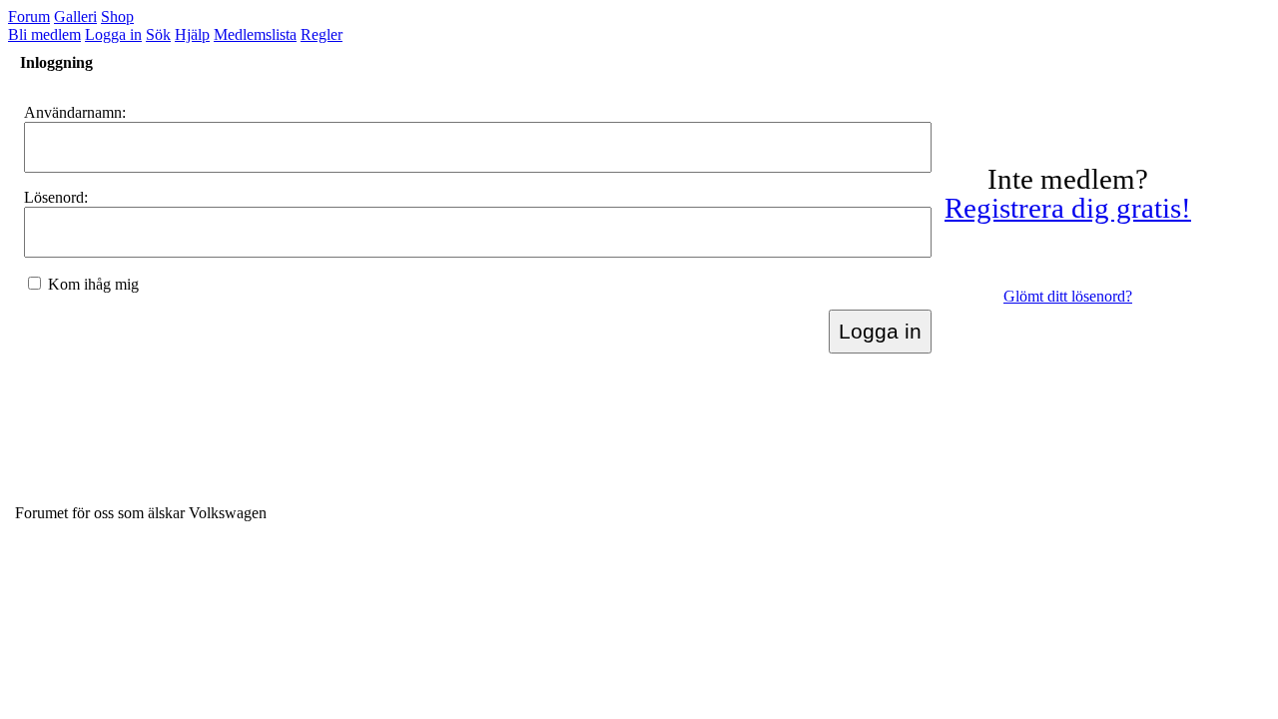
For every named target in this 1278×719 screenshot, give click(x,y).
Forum (29, 16)
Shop (117, 16)
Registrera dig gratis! (1068, 208)
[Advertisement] (378, 441)
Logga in (113, 34)
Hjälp (192, 34)
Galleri (75, 16)
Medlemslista (255, 34)
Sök (158, 34)
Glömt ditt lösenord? (1067, 296)
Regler (321, 34)
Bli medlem (44, 34)
